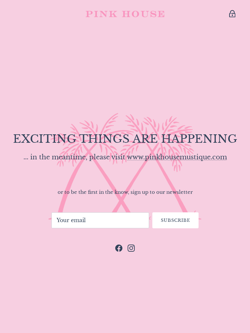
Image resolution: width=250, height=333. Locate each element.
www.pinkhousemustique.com (177, 157)
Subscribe (175, 220)
